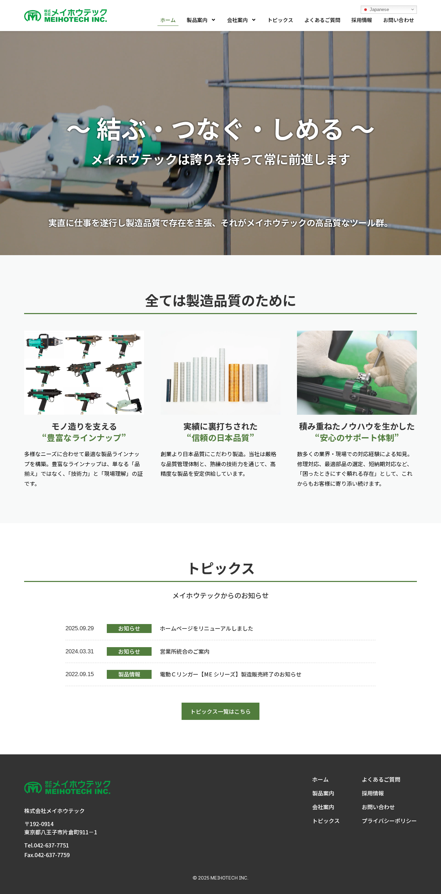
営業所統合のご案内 (184, 651)
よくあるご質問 (322, 19)
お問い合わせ (398, 19)
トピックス (280, 19)
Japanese (378, 9)
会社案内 (237, 19)
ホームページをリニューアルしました (206, 628)
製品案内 (197, 19)
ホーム (168, 19)
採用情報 (361, 19)
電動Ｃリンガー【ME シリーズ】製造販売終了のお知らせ (230, 674)
